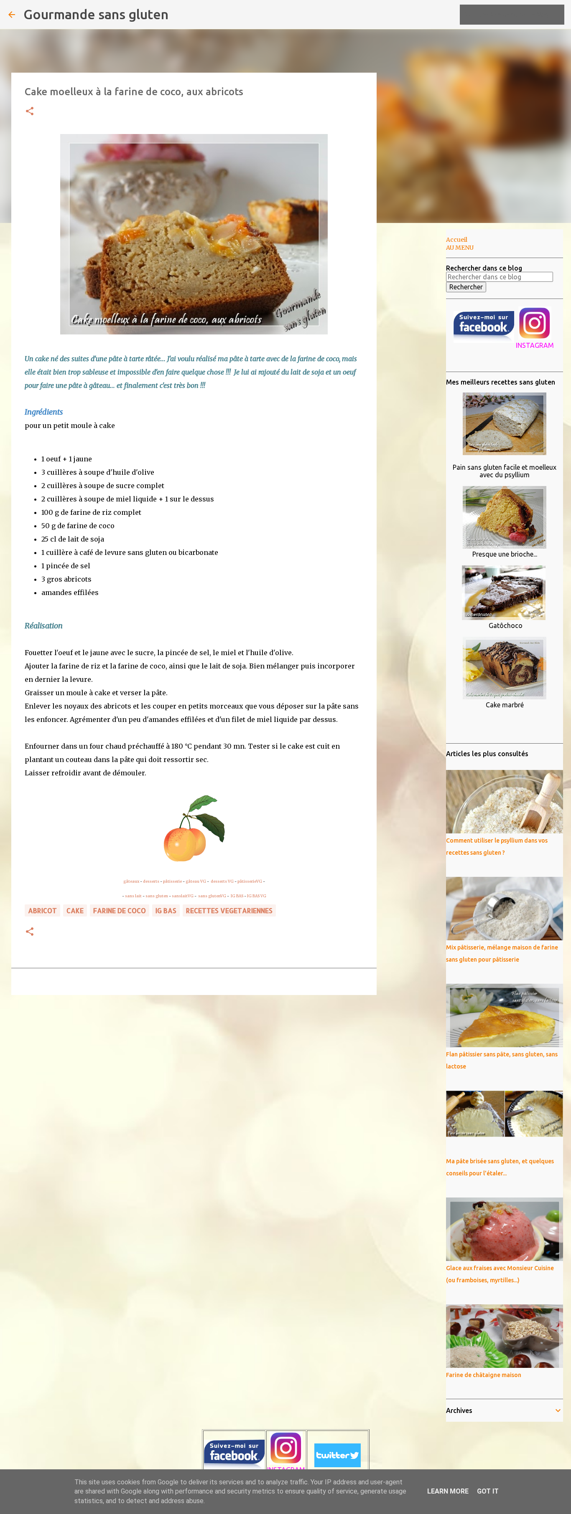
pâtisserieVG (249, 881)
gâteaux (131, 881)
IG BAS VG (256, 896)
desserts (151, 881)
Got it (488, 1491)
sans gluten (156, 896)
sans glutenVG (212, 896)
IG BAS (237, 896)
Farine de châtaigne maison (483, 1375)
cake (75, 910)
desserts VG (222, 881)
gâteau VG (196, 881)
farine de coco (119, 910)
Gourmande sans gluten (95, 14)
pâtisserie (172, 881)
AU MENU (460, 247)
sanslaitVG (183, 896)
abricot (42, 910)
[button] (30, 111)
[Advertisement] (419, 360)
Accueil (456, 239)
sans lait (133, 896)
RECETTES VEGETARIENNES (229, 910)
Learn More (448, 1491)
